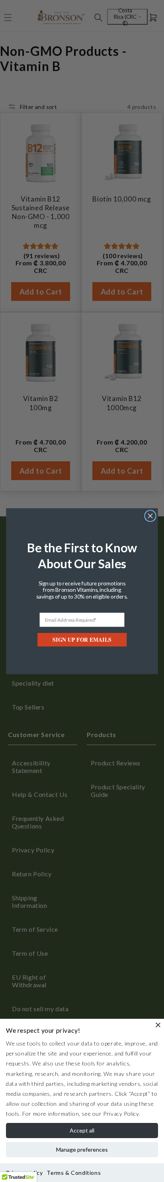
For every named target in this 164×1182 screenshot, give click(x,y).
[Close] (158, 1025)
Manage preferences (82, 1149)
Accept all (82, 1130)
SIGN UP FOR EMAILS (82, 639)
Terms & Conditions (74, 1172)
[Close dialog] (150, 515)
